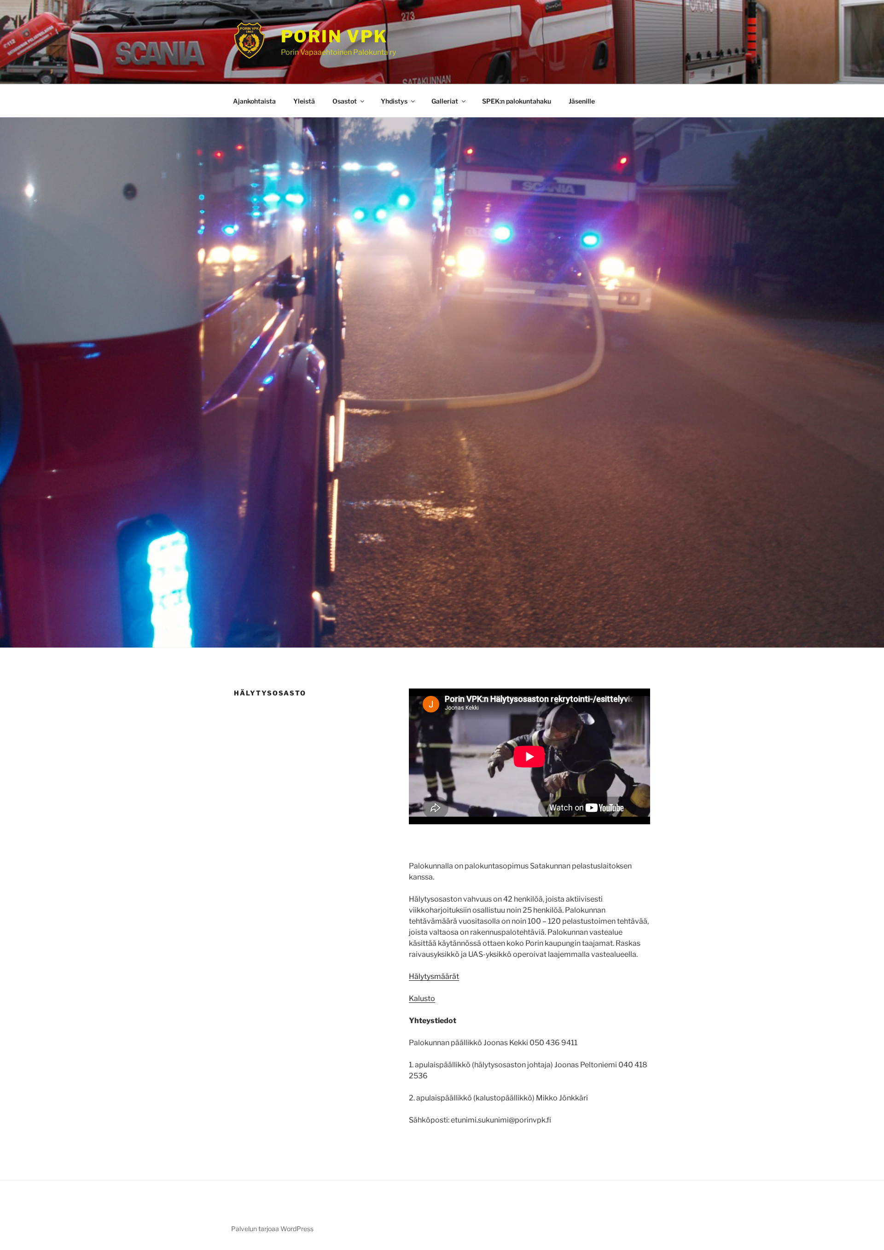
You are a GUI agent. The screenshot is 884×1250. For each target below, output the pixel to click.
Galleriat (444, 101)
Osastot (344, 101)
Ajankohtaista (254, 101)
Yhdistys (394, 101)
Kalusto (422, 998)
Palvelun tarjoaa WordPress (272, 1229)
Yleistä (304, 101)
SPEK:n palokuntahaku (516, 101)
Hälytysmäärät (434, 976)
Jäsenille (582, 101)
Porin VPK (334, 36)
